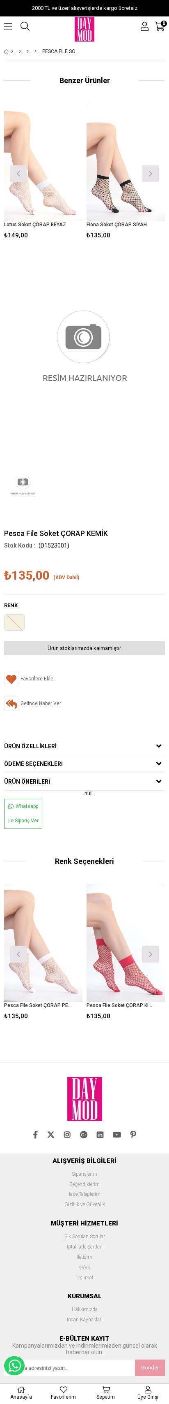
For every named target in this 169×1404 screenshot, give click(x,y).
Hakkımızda (85, 1309)
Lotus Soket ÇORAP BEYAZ (35, 224)
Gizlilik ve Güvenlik (84, 1204)
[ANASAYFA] (12, 51)
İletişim (84, 1257)
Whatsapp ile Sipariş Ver (23, 813)
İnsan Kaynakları (85, 1320)
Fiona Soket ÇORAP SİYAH (117, 224)
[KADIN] (20, 51)
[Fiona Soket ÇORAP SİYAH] (126, 162)
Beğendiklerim (84, 1184)
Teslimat (84, 1278)
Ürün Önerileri (27, 781)
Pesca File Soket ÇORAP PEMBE (38, 1005)
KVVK (84, 1267)
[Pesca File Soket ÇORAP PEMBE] (43, 943)
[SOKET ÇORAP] (28, 51)
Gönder (150, 1368)
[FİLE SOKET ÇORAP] (35, 51)
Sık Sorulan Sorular (84, 1236)
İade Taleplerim (84, 1194)
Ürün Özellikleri (30, 746)
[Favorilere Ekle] (43, 172)
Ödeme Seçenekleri (33, 764)
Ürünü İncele (60, 172)
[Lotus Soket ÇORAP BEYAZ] (43, 162)
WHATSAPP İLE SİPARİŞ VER (14, 1365)
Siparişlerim (84, 1174)
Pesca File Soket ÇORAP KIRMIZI (121, 1005)
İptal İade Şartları (85, 1247)
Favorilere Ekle (43, 953)
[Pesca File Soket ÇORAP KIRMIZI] (126, 943)
